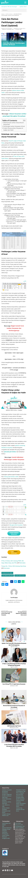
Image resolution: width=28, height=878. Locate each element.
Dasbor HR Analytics (21, 803)
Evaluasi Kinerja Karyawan (20, 801)
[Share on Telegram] (2, 584)
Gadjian (4, 824)
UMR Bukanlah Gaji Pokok (14, 726)
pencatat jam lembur (10, 451)
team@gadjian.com (19, 826)
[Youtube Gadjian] (12, 870)
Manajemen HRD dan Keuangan (9, 6)
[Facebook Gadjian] (5, 870)
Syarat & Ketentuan (6, 827)
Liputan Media (5, 835)
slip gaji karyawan (16, 525)
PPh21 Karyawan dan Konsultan (20, 793)
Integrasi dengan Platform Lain (6, 814)
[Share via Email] (6, 584)
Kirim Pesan (18, 823)
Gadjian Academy (19, 827)
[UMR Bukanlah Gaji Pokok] (14, 717)
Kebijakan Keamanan (4, 831)
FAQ (3, 826)
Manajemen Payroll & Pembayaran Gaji (20, 790)
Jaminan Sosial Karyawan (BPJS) (20, 796)
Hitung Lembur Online (20, 575)
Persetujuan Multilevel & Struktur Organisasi (7, 793)
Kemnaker (22, 563)
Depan (2, 14)
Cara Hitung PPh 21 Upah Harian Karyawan (14, 684)
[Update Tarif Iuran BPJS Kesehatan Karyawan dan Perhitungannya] (14, 635)
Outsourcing (19, 808)
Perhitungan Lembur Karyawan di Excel (14, 126)
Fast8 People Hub (6, 823)
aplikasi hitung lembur (7, 572)
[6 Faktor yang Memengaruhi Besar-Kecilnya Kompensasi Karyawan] (14, 655)
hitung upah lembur (11, 476)
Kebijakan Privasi (6, 829)
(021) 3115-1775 (19, 824)
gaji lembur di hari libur (7, 575)
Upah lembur (5, 158)
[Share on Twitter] (15, 581)
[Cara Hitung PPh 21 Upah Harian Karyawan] (14, 675)
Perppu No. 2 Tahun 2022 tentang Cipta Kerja (13, 566)
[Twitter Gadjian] (3, 870)
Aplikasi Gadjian (9, 14)
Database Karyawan (7, 790)
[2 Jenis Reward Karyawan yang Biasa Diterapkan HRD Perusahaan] (14, 736)
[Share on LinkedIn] (19, 581)
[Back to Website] (5, 3)
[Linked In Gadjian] (7, 870)
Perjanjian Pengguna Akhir (6, 837)
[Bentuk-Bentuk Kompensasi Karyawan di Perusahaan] (14, 697)
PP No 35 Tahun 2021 (18, 156)
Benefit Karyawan (20, 799)
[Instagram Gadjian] (9, 870)
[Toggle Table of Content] (23, 120)
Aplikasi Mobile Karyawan (5, 808)
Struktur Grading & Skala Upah (6, 796)
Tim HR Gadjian (9, 28)
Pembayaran (5, 833)
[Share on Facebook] (11, 581)
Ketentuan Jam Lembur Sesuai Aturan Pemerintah (13, 123)
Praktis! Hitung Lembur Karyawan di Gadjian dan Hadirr (13, 129)
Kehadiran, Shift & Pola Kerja (6, 802)
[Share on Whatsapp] (23, 581)
